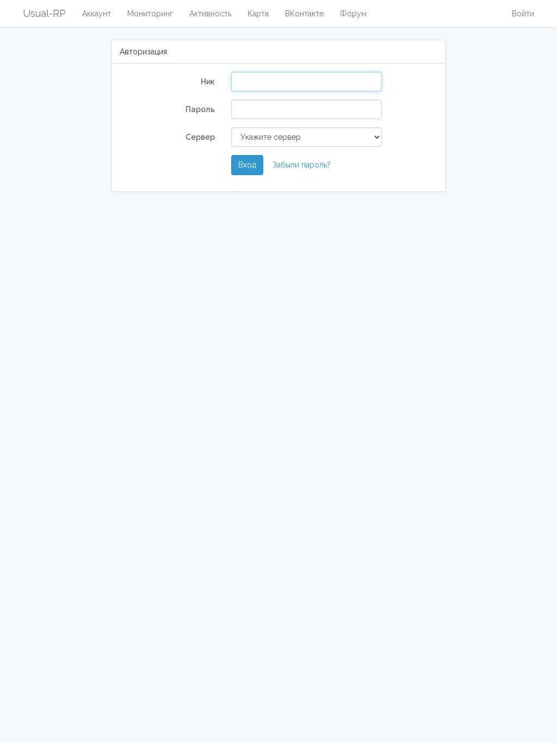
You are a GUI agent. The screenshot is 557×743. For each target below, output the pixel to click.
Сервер (200, 137)
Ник (208, 81)
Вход (247, 164)
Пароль (200, 109)
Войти (523, 13)
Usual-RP (44, 13)
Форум (353, 13)
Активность (210, 13)
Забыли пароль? (302, 164)
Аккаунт (96, 13)
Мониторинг (150, 13)
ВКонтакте (304, 13)
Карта (258, 13)
